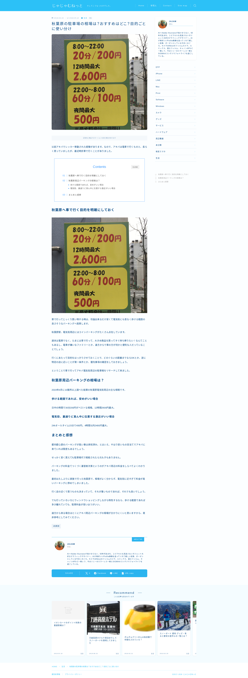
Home (141, 5)
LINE (158, 80)
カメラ (159, 113)
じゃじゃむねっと (67, 6)
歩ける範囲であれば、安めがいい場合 (87, 185)
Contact (167, 5)
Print (158, 93)
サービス (160, 126)
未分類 (159, 145)
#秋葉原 (56, 526)
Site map (182, 5)
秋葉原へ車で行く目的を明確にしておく (87, 175)
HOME (54, 667)
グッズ (159, 119)
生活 (85, 18)
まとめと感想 (75, 195)
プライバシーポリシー (73, 674)
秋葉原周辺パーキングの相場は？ (84, 181)
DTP (158, 67)
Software (160, 100)
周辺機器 (160, 139)
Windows (160, 106)
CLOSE (135, 167)
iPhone (159, 74)
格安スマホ (161, 152)
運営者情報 (56, 674)
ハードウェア (162, 132)
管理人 (154, 5)
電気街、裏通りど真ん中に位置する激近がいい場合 (93, 188)
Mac (158, 87)
